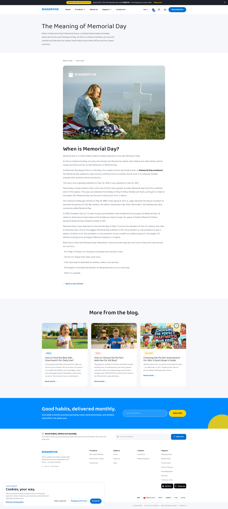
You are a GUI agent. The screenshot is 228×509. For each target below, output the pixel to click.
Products (79, 9)
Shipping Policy (166, 454)
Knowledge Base (167, 471)
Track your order (167, 480)
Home (68, 9)
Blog (115, 463)
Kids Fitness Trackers (97, 459)
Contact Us (120, 9)
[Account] (159, 9)
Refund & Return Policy (169, 505)
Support (105, 9)
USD (144, 9)
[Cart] (165, 9)
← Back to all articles (73, 284)
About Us (94, 9)
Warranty (164, 476)
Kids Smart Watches (96, 454)
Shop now (158, 2)
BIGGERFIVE (50, 9)
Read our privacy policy (14, 502)
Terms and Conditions (151, 505)
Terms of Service (167, 467)
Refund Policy (166, 459)
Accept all (96, 501)
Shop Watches (177, 9)
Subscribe (177, 413)
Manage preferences (79, 501)
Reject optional (60, 501)
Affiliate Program (143, 459)
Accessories (94, 463)
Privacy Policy (166, 463)
